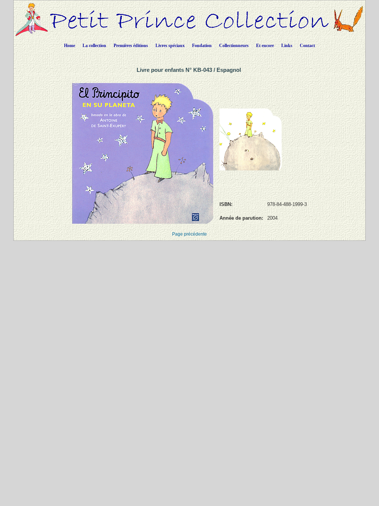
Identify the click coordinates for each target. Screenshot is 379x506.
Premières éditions (131, 45)
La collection (94, 45)
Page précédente (189, 234)
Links (286, 45)
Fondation (202, 45)
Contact (307, 45)
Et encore (265, 45)
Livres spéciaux (170, 45)
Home (69, 45)
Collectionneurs (234, 45)
